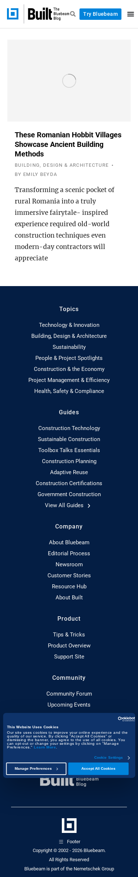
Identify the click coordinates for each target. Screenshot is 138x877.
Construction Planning (69, 461)
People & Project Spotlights (69, 358)
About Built (69, 597)
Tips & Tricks (69, 634)
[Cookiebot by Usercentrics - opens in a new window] (103, 719)
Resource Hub (69, 586)
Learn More (45, 748)
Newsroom (69, 564)
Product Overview (69, 645)
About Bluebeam (69, 542)
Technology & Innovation (69, 325)
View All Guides (65, 505)
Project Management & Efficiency (69, 380)
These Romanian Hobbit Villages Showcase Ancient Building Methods (68, 144)
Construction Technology (69, 428)
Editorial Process (69, 553)
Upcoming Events (69, 704)
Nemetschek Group (94, 868)
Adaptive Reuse (69, 472)
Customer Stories (69, 575)
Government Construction (69, 494)
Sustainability (69, 347)
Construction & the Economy (69, 369)
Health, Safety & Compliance (69, 391)
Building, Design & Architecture (62, 165)
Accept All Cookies (98, 769)
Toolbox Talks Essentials (69, 450)
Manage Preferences (33, 769)
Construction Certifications (69, 483)
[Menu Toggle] (130, 14)
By (36, 174)
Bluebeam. (95, 850)
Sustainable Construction (69, 439)
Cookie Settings (108, 758)
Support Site (69, 656)
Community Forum (69, 693)
